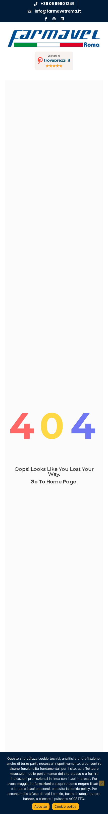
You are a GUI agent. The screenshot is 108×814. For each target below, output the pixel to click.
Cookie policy (65, 806)
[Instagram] (54, 18)
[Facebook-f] (45, 18)
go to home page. (54, 481)
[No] (101, 783)
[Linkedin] (62, 18)
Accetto (40, 806)
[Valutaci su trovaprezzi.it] (54, 61)
